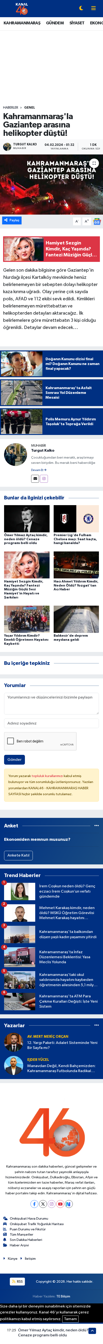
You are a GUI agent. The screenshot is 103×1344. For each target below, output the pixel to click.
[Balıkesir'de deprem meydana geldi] (76, 619)
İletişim (30, 1258)
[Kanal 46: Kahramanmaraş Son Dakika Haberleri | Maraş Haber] (21, 8)
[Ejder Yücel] (13, 1065)
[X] (43, 1204)
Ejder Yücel (38, 1060)
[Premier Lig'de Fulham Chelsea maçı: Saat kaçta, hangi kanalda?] (76, 519)
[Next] (69, 1204)
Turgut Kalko (42, 450)
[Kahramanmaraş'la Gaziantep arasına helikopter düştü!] (51, 184)
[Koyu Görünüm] (81, 9)
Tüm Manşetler (21, 1234)
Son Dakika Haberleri (26, 1240)
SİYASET (77, 23)
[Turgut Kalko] (15, 454)
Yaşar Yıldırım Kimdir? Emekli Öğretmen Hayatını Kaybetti (26, 640)
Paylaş (14, 220)
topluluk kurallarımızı (48, 776)
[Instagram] (44, 479)
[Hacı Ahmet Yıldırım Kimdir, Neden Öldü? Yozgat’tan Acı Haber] (76, 565)
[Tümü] (96, 826)
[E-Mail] (35, 479)
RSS (19, 1281)
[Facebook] (34, 1204)
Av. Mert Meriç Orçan (47, 1036)
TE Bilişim (63, 1296)
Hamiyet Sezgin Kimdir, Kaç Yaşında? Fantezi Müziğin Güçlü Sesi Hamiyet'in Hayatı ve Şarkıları (23, 589)
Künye (12, 1258)
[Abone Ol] (97, 221)
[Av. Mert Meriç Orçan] (13, 1042)
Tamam (70, 1319)
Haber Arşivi (19, 1245)
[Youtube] (60, 1204)
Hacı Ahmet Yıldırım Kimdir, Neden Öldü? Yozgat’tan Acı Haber (76, 585)
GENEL (29, 107)
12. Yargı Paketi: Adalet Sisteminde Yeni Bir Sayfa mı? (62, 1045)
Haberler (10, 107)
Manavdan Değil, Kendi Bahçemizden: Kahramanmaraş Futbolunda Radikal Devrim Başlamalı (61, 1069)
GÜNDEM (55, 23)
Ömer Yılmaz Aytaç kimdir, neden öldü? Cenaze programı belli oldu (26, 539)
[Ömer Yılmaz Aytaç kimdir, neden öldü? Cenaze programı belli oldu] (27, 519)
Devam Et (37, 470)
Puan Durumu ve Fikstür (28, 1229)
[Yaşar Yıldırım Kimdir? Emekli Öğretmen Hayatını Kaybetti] (27, 619)
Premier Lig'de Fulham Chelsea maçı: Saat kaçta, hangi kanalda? (75, 539)
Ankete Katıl (18, 855)
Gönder (14, 760)
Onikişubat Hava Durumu (29, 1218)
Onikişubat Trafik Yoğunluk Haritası (37, 1224)
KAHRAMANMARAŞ (22, 23)
